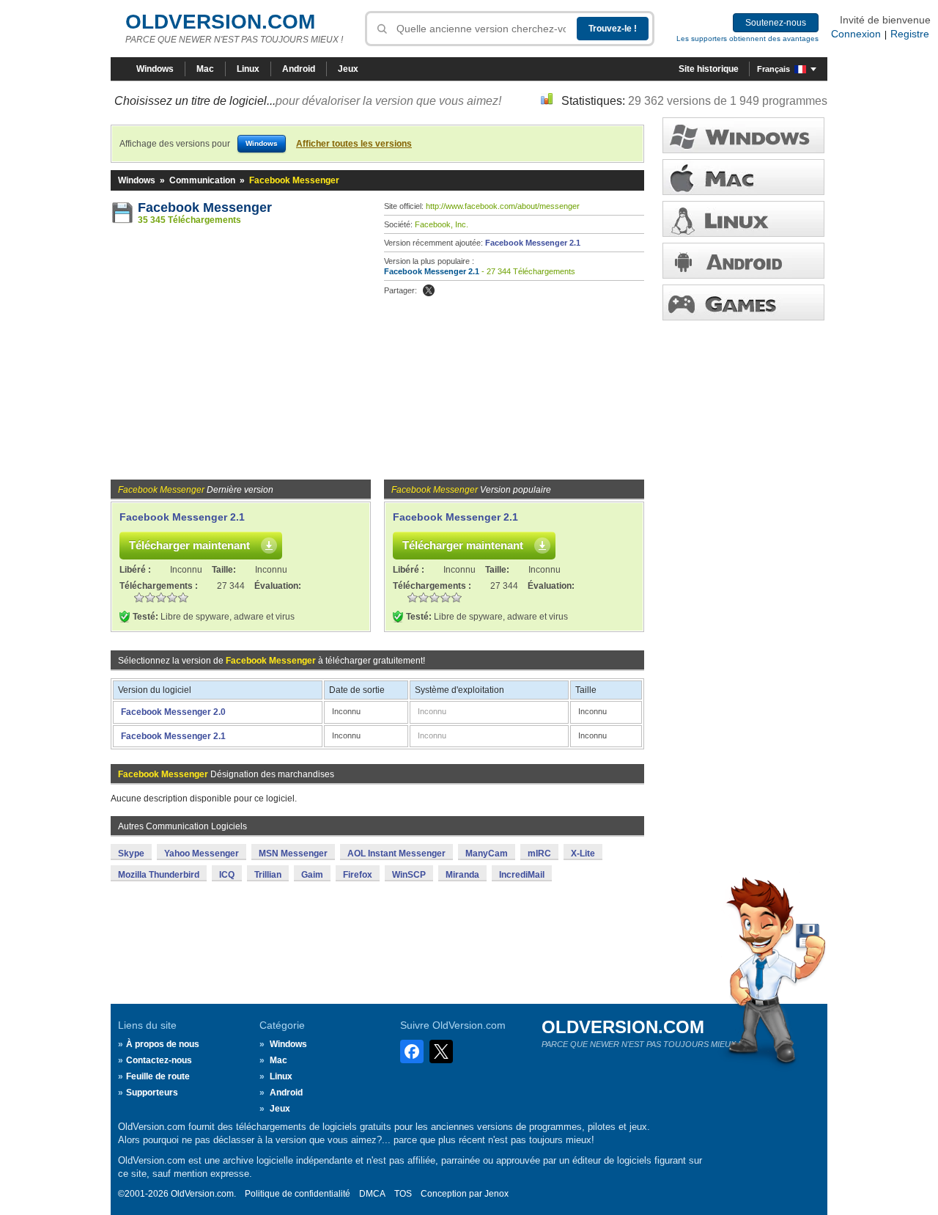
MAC (743, 177)
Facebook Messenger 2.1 (532, 242)
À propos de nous (162, 1044)
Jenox (496, 1194)
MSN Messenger (293, 853)
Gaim (312, 875)
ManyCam (486, 853)
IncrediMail (521, 875)
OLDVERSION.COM (220, 21)
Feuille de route (158, 1076)
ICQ (226, 875)
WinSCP (409, 875)
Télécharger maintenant (189, 545)
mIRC (539, 853)
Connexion (856, 34)
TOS (403, 1194)
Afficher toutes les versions (354, 144)
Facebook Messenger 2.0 (173, 712)
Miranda (462, 875)
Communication (202, 180)
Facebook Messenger (205, 207)
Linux (248, 69)
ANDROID (743, 261)
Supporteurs (152, 1092)
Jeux (348, 69)
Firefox (357, 875)
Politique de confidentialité (297, 1194)
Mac (205, 69)
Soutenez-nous (775, 23)
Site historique (709, 69)
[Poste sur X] (429, 290)
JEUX (743, 302)
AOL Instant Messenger (396, 853)
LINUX (743, 219)
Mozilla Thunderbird (158, 875)
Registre (909, 34)
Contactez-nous (159, 1060)
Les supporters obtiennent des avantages (747, 38)
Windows (155, 69)
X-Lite (583, 853)
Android (298, 69)
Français (773, 69)
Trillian (267, 875)
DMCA (372, 1194)
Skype (131, 853)
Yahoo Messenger (201, 853)
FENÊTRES (743, 135)
